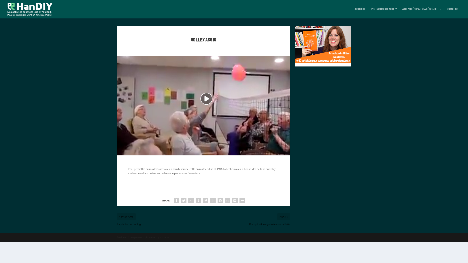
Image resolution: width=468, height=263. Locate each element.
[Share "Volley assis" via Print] (242, 200)
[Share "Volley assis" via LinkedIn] (213, 200)
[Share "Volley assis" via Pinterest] (205, 200)
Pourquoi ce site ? (384, 9)
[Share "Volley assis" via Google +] (191, 200)
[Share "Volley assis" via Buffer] (220, 200)
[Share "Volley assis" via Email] (235, 200)
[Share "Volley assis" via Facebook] (176, 200)
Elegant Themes (137, 238)
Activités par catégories (420, 9)
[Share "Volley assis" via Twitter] (183, 200)
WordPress (164, 238)
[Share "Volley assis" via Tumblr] (198, 200)
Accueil (359, 9)
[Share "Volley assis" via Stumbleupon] (227, 200)
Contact (453, 9)
